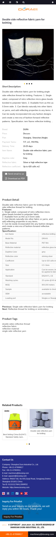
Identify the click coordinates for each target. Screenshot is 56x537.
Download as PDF (16, 178)
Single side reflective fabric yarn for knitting (33, 306)
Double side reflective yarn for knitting (41, 432)
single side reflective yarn (14, 331)
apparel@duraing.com (17, 476)
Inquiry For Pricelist (13, 516)
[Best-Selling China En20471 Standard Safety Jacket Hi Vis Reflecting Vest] (14, 420)
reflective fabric (21, 205)
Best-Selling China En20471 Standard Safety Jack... (14, 435)
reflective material (10, 328)
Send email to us (16, 174)
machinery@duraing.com (18, 473)
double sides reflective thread (16, 324)
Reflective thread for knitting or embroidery (28, 309)
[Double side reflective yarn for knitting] (41, 419)
